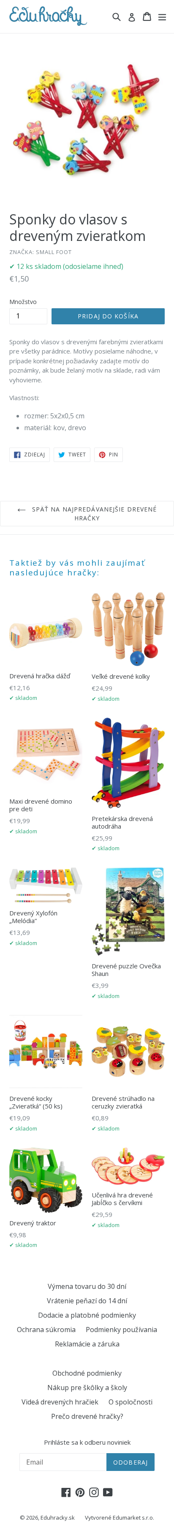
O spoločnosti (130, 1402)
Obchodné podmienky (87, 1373)
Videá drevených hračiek (60, 1402)
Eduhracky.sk (58, 1517)
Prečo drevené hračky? (87, 1416)
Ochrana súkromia (46, 1329)
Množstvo (23, 302)
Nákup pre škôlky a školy (87, 1387)
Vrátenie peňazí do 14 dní (87, 1300)
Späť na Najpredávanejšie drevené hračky (93, 513)
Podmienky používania (121, 1329)
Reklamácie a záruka (87, 1344)
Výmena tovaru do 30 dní (87, 1286)
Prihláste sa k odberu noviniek (87, 1442)
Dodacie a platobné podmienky (87, 1315)
